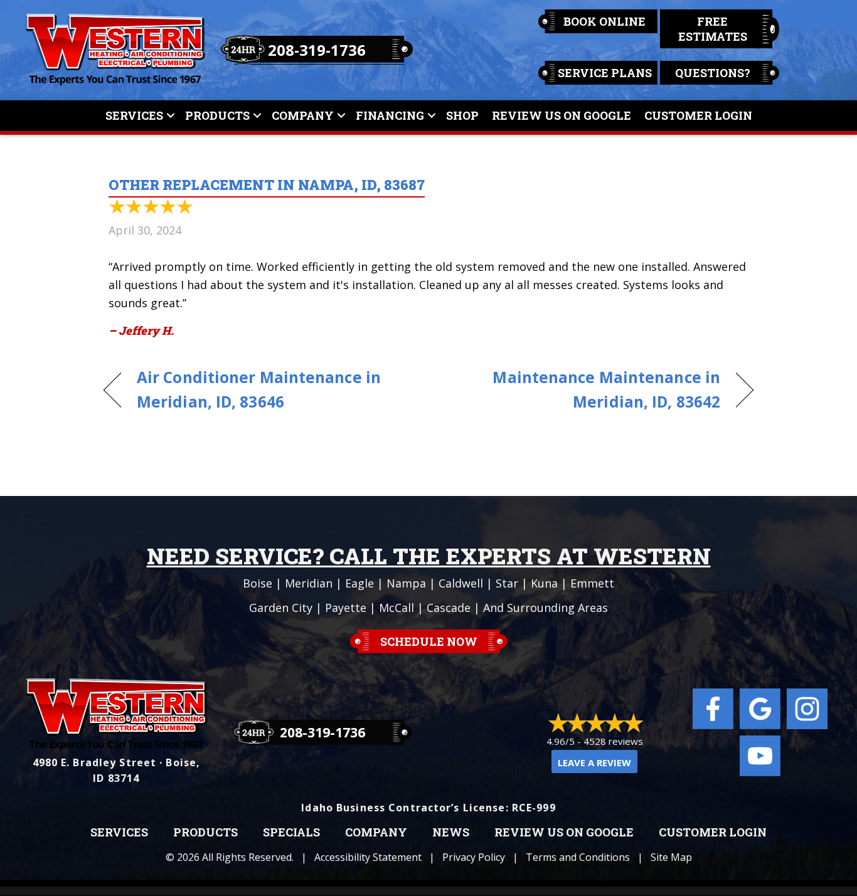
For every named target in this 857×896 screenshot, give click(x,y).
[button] (170, 115)
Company (303, 115)
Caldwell (461, 583)
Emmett (592, 583)
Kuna (544, 583)
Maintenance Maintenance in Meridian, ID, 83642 (584, 389)
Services (134, 115)
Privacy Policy (473, 857)
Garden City (280, 607)
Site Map (671, 857)
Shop (462, 115)
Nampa (406, 583)
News (450, 832)
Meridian (309, 583)
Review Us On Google (561, 115)
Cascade (449, 607)
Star (507, 583)
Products (217, 115)
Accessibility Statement (368, 857)
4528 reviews (613, 741)
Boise (257, 583)
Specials (291, 832)
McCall (396, 607)
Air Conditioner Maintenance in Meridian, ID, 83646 (259, 389)
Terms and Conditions (578, 857)
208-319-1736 (317, 50)
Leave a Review (594, 762)
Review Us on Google (564, 832)
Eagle (359, 583)
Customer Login (698, 115)
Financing (390, 115)
